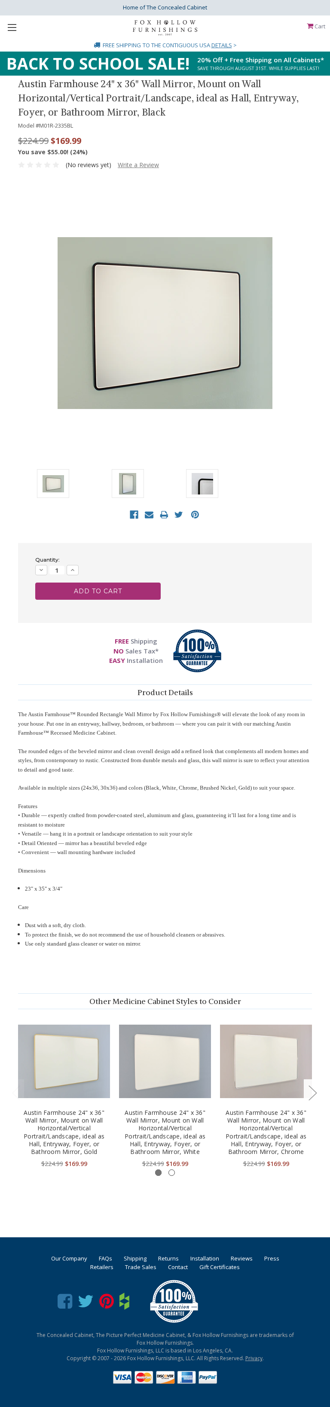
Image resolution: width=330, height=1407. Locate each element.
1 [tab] (158, 1172)
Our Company (69, 1258)
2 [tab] (171, 1172)
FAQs (105, 1258)
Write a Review (138, 165)
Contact (178, 1267)
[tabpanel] (64, 1093)
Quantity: (47, 559)
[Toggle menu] (12, 27)
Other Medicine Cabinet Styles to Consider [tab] (165, 1001)
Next (312, 1092)
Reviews (242, 1258)
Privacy (254, 1358)
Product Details (165, 692)
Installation (204, 1258)
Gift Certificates (219, 1267)
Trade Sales (140, 1267)
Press (271, 1258)
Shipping (135, 1258)
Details (221, 45)
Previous (15, 1092)
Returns (168, 1258)
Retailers (101, 1267)
